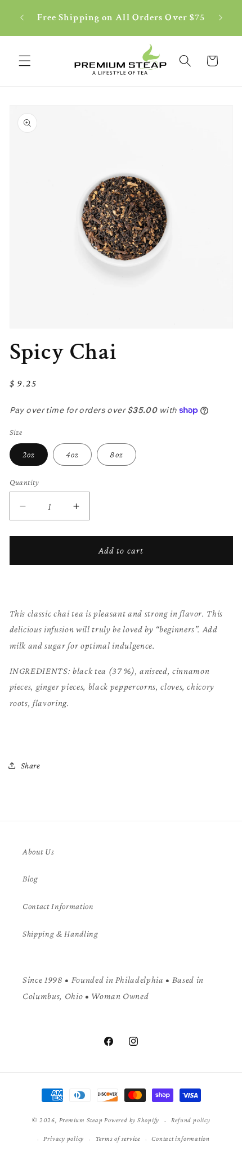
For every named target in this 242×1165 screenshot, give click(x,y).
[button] (24, 60)
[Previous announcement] (22, 18)
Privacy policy (63, 1138)
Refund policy (190, 1120)
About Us (38, 851)
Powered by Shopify (131, 1120)
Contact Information (58, 906)
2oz (29, 454)
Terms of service (118, 1138)
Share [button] (31, 765)
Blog (30, 878)
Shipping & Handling (60, 933)
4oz (72, 454)
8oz (116, 454)
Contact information (180, 1138)
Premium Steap (81, 1120)
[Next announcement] (220, 18)
